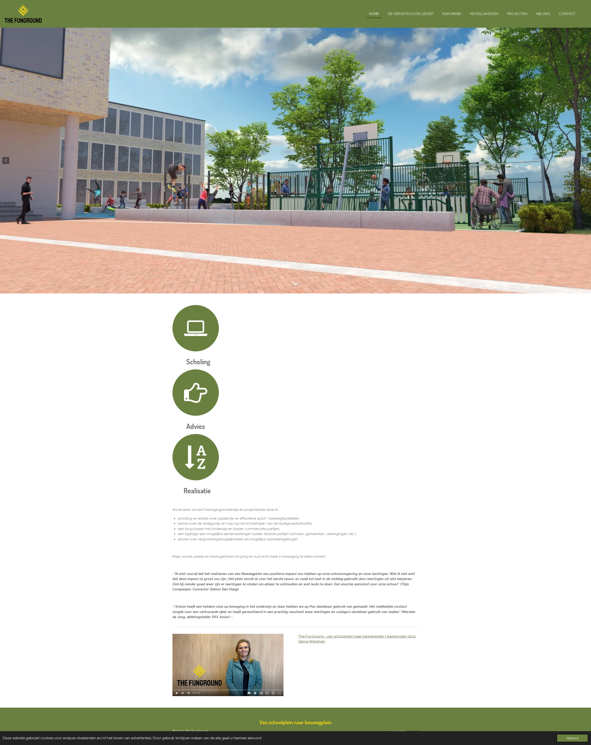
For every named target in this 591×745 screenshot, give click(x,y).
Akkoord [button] (572, 738)
